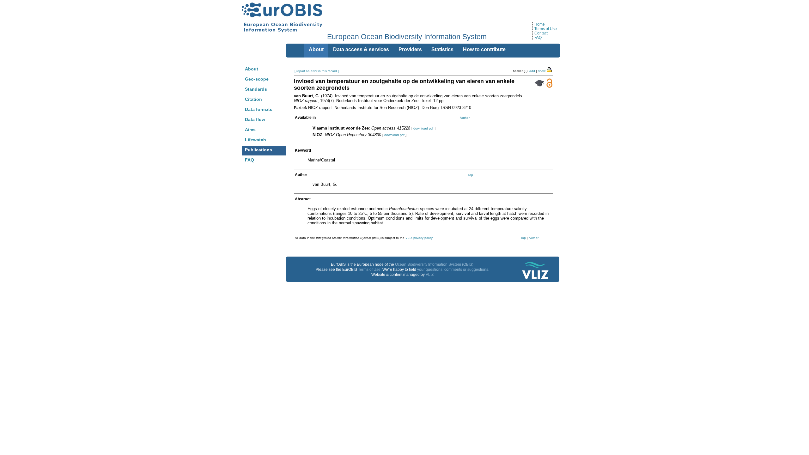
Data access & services (361, 49)
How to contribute (484, 49)
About (251, 68)
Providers (410, 49)
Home (539, 24)
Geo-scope (257, 79)
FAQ (538, 37)
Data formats (258, 109)
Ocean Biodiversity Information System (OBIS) (434, 264)
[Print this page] (549, 69)
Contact (541, 33)
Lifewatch (255, 139)
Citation (253, 99)
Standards (256, 89)
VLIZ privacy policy (419, 238)
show (541, 71)
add (532, 71)
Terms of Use (545, 29)
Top (470, 175)
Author (465, 117)
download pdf (423, 128)
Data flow (255, 119)
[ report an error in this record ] (317, 71)
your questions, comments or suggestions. (453, 269)
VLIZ (430, 274)
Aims (250, 129)
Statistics (442, 49)
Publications (258, 149)
